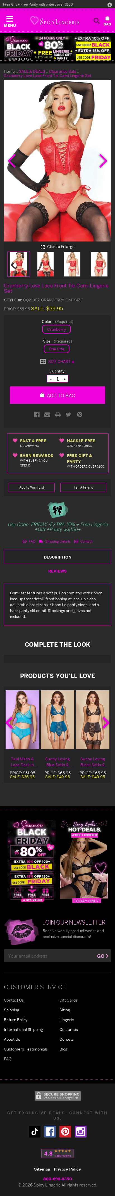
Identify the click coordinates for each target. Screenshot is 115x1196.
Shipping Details (57, 541)
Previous (9, 722)
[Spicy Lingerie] (55, 20)
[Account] (109, 4)
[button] (9, 20)
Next (106, 722)
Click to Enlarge (60, 246)
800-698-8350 (57, 1178)
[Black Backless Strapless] (32, 861)
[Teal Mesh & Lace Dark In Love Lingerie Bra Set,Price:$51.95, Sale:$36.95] (22, 719)
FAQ (31, 541)
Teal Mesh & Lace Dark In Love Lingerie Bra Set (22, 762)
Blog (63, 1049)
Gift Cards (68, 1000)
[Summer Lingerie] (84, 861)
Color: (57, 321)
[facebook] (50, 1132)
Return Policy (15, 1019)
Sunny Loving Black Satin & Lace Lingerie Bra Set (92, 762)
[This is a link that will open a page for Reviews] (57, 1153)
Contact (86, 541)
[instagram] (81, 1132)
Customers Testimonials (26, 1049)
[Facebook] (37, 415)
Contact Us (14, 1000)
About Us (12, 1039)
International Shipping (23, 1029)
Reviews (57, 571)
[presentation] (12, 161)
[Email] (47, 415)
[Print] (58, 415)
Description (57, 557)
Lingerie (66, 1019)
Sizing (64, 1009)
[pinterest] (65, 1132)
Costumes (68, 1029)
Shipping (11, 1009)
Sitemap (42, 1169)
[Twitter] (68, 415)
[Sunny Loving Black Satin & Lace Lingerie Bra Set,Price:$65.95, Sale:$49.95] (92, 719)
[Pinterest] (80, 415)
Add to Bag (60, 395)
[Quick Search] (96, 20)
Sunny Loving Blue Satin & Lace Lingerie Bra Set (57, 762)
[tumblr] (34, 1132)
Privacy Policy (67, 1169)
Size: (57, 341)
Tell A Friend (83, 487)
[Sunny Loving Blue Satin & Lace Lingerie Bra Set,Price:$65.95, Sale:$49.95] (57, 719)
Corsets (66, 1039)
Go (100, 956)
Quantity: (57, 371)
